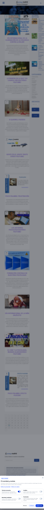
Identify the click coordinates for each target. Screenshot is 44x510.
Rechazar (25, 505)
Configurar (32, 505)
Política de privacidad (5, 486)
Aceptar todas (39, 505)
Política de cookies (15, 486)
